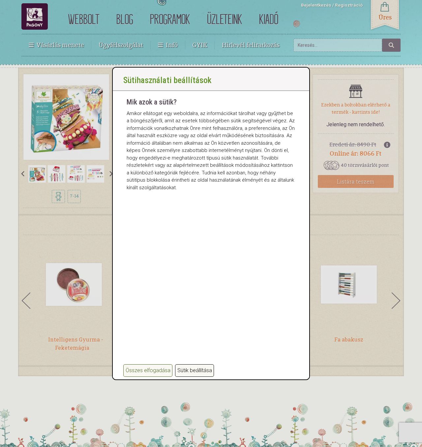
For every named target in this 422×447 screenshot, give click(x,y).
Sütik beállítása (194, 370)
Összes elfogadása (148, 370)
